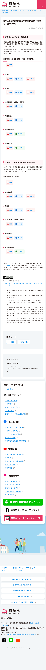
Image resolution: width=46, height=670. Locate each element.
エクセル (21, 134)
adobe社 (7, 265)
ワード (20, 79)
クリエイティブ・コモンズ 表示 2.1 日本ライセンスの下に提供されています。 (22, 284)
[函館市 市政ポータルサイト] (11, 4)
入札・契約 (5, 13)
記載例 (32, 79)
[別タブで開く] (4, 640)
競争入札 (24, 342)
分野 (29, 10)
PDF (10, 65)
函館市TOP (5, 10)
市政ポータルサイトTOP (18, 10)
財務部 (12, 342)
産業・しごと (38, 10)
